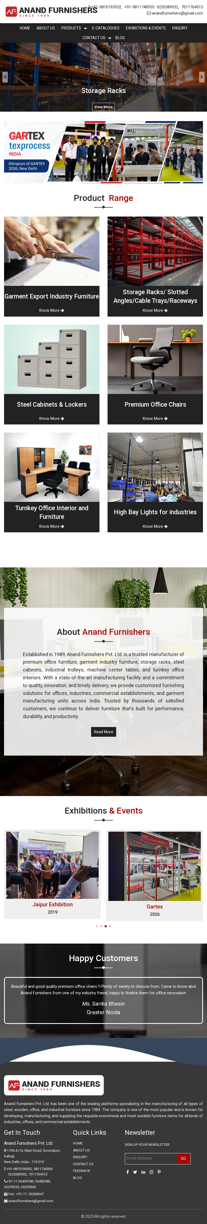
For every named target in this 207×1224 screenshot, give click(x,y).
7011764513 (192, 7)
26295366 (28, 1187)
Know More (50, 310)
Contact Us (93, 38)
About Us (46, 28)
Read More (103, 731)
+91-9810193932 (105, 7)
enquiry (180, 28)
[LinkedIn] (143, 1172)
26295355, (12, 1187)
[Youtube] (159, 1172)
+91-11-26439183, (20, 1181)
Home (25, 28)
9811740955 (43, 1169)
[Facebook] (127, 1172)
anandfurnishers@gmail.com (177, 13)
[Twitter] (135, 1172)
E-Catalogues (105, 28)
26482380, (43, 1181)
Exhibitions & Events (146, 28)
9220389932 (167, 7)
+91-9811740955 (139, 7)
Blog (120, 38)
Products (71, 28)
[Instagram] (151, 1172)
